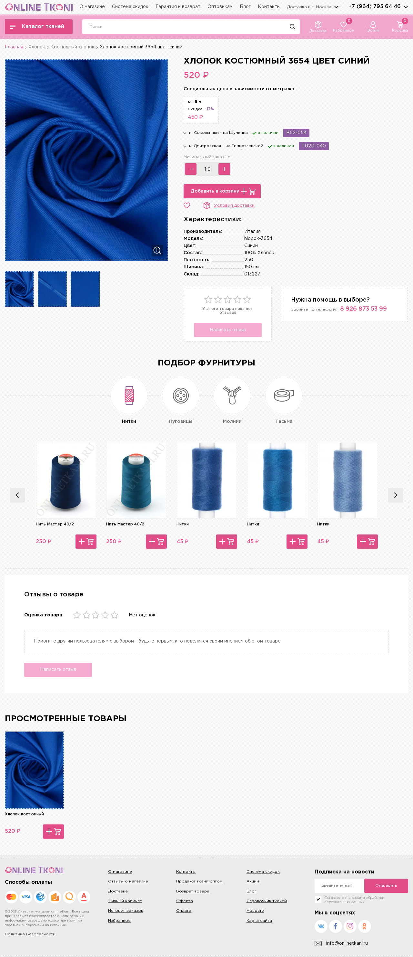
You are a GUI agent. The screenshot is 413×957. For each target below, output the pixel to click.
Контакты (269, 7)
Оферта (184, 901)
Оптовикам (220, 7)
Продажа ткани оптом (199, 881)
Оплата (183, 910)
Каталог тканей (43, 26)
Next (395, 495)
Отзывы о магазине (128, 881)
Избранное (119, 920)
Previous (17, 495)
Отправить (386, 885)
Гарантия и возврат (178, 7)
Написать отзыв (228, 330)
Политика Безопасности (30, 934)
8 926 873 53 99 (363, 309)
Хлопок (36, 47)
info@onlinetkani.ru (347, 943)
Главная (14, 47)
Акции (253, 881)
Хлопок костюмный (24, 814)
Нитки (182, 524)
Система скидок (130, 7)
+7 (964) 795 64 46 (374, 6)
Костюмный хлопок (72, 47)
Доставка (118, 891)
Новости (255, 910)
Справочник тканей (267, 901)
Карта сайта (259, 920)
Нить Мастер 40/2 (55, 524)
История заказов (125, 910)
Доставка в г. (309, 7)
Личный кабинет (125, 901)
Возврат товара (192, 891)
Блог (245, 7)
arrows (405, 6)
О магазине (92, 7)
